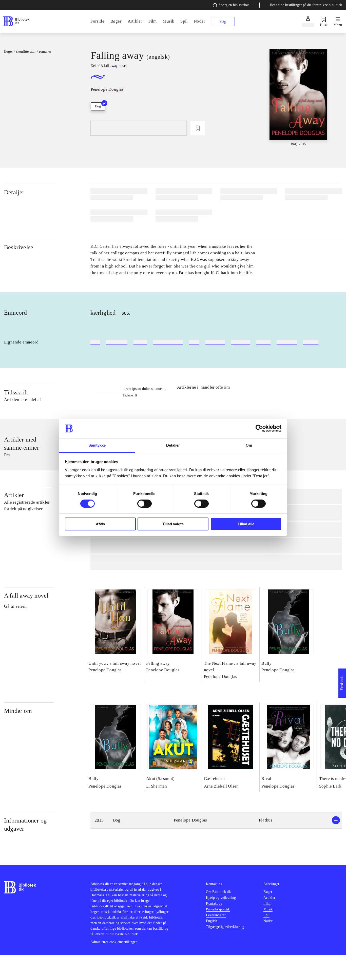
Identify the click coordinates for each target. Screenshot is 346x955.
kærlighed (103, 312)
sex (126, 312)
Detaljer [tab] (173, 445)
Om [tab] (249, 445)
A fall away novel (26, 595)
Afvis (100, 524)
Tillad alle (246, 524)
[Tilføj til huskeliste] (197, 128)
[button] (216, 820)
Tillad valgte (173, 524)
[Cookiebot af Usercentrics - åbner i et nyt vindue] (259, 428)
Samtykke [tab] (97, 445)
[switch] (144, 504)
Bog (98, 106)
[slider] (298, 98)
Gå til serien (15, 606)
